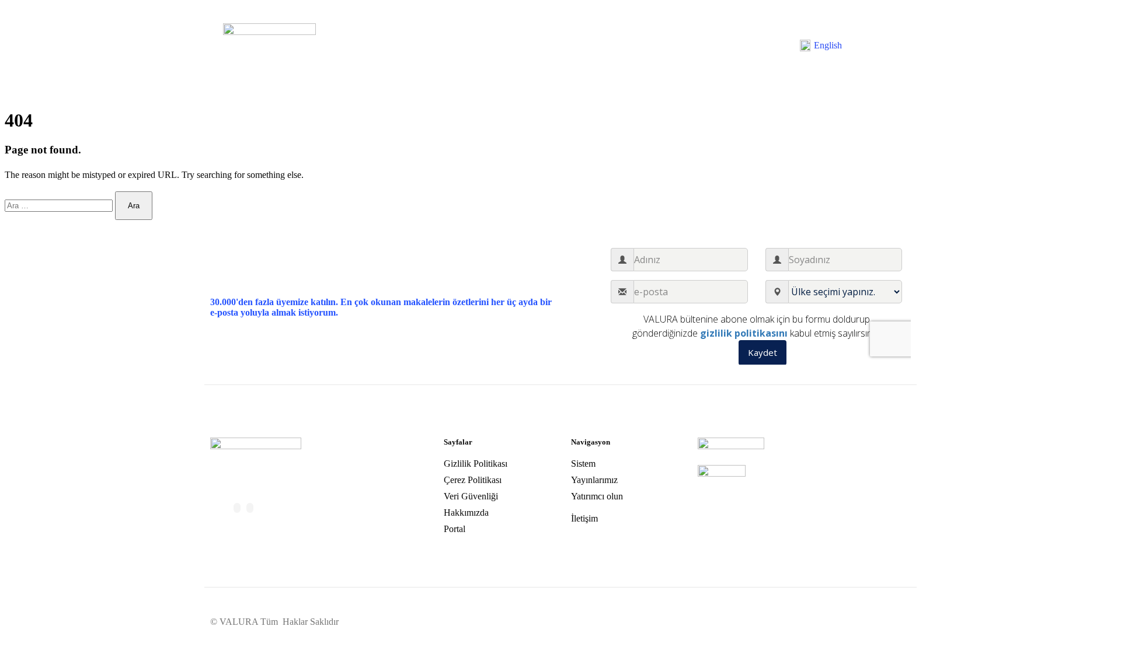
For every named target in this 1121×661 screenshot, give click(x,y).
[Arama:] (60, 205)
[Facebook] (237, 508)
